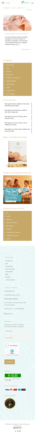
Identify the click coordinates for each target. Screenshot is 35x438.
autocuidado (10, 65)
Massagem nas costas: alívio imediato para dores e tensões (17, 130)
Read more (27, 49)
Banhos (8, 239)
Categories (6, 8)
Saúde (8, 87)
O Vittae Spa (9, 261)
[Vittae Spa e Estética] (5, 2)
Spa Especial (9, 266)
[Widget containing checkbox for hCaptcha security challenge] (12, 349)
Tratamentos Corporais (13, 232)
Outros (8, 216)
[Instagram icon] (17, 431)
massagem (9, 74)
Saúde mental (10, 90)
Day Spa (8, 71)
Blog (7, 68)
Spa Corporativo (10, 269)
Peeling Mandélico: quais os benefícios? (17, 34)
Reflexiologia (10, 84)
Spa (6, 263)
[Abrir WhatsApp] (30, 433)
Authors (21, 8)
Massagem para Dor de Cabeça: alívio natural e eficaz (16, 117)
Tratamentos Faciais (12, 235)
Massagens (9, 226)
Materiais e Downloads (13, 78)
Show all (29, 10)
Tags (13, 8)
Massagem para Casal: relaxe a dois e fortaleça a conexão (16, 124)
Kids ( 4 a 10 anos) (11, 222)
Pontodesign (17, 426)
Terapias (9, 229)
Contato (7, 277)
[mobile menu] (32, 3)
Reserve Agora (10, 280)
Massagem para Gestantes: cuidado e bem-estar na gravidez (16, 111)
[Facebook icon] (15, 431)
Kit (7, 213)
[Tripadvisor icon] (19, 431)
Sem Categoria (10, 94)
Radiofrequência (11, 81)
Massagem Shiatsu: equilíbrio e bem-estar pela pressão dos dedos (17, 105)
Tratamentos (9, 271)
